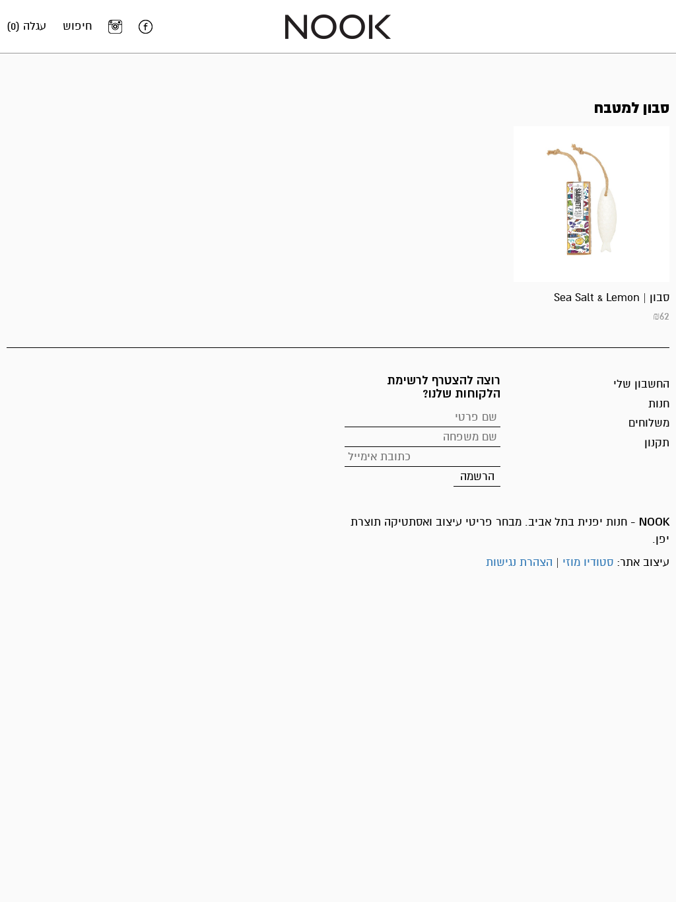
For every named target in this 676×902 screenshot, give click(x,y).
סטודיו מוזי (587, 562)
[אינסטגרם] (115, 26)
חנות (658, 404)
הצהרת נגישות (519, 562)
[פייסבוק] (145, 26)
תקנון (656, 443)
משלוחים (648, 423)
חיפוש (77, 26)
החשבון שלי (641, 384)
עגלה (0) (26, 26)
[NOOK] (338, 26)
